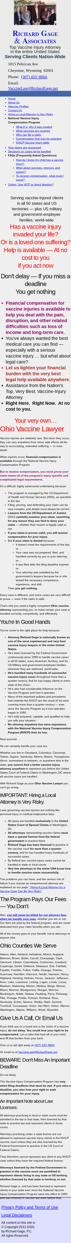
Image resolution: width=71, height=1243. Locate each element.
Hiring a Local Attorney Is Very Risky (30, 114)
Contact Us (15, 110)
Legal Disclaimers (16, 1215)
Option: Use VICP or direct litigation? (31, 184)
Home (12, 98)
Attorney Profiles (18, 106)
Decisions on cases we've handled (29, 151)
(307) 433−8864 (34, 77)
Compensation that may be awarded (38, 138)
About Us (14, 102)
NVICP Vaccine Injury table (32, 142)
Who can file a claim (28, 134)
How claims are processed (24, 147)
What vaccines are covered (33, 130)
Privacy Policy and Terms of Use (29, 1207)
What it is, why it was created (34, 126)
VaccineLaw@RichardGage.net (33, 88)
